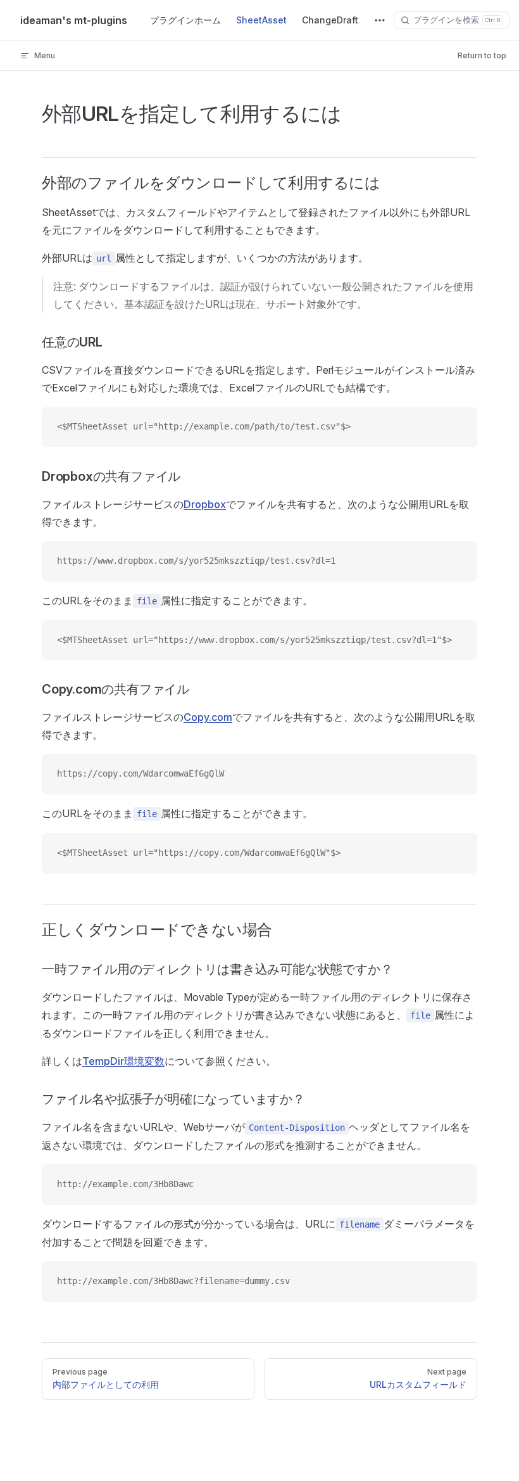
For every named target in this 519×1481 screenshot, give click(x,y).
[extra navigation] (380, 20)
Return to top (482, 55)
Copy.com (208, 717)
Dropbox (205, 504)
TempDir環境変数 (123, 1061)
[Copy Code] (457, 427)
